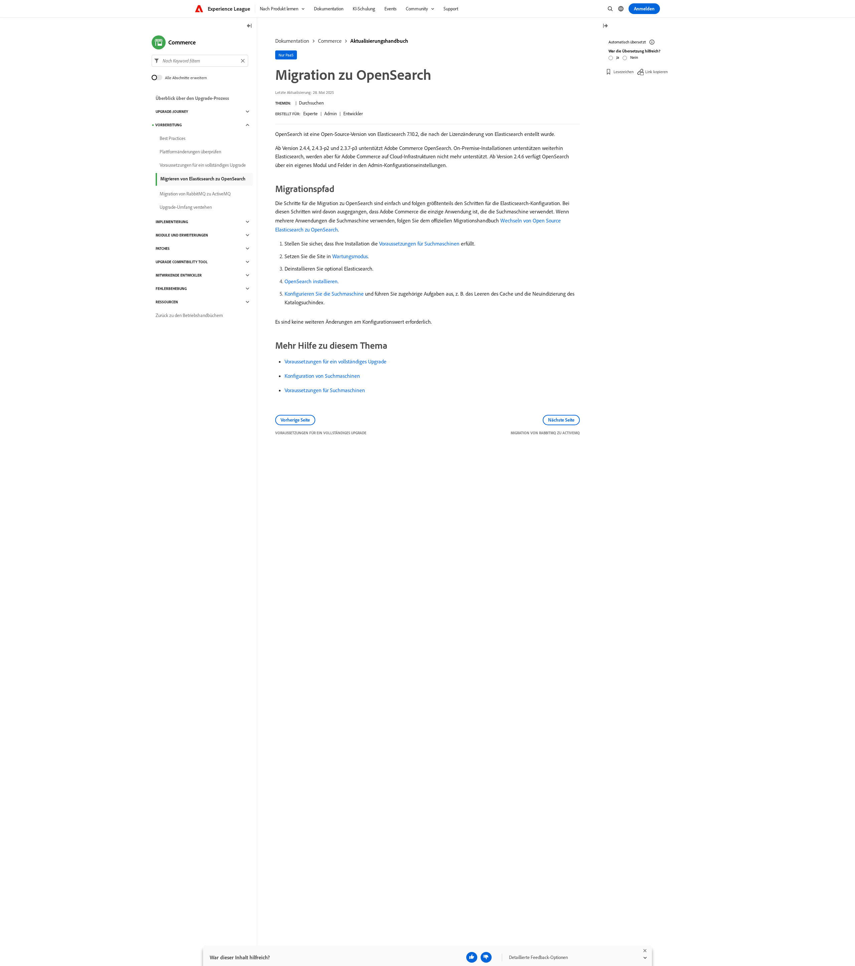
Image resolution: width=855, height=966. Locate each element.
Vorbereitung (168, 125)
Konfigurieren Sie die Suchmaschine (324, 293)
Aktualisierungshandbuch (379, 40)
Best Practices (172, 138)
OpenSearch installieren (311, 281)
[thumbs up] (471, 957)
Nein (634, 57)
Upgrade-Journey (172, 111)
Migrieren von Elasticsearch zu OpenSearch (202, 179)
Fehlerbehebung (171, 288)
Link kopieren (656, 71)
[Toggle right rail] (605, 26)
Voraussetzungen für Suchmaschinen (419, 243)
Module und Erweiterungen (182, 235)
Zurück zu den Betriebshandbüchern (189, 315)
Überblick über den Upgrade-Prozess (192, 98)
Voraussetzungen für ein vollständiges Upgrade (335, 361)
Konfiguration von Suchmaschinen (322, 375)
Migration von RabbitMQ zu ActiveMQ (195, 194)
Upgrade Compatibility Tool (182, 262)
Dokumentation (292, 40)
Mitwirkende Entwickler (179, 275)
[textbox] (200, 61)
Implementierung (172, 221)
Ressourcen (167, 302)
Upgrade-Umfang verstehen (186, 207)
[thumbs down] (486, 957)
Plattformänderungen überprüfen (190, 152)
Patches (163, 248)
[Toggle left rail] (249, 26)
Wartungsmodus (350, 256)
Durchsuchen (311, 103)
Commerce (330, 40)
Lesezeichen (624, 71)
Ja (617, 57)
